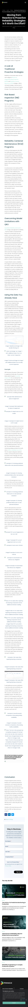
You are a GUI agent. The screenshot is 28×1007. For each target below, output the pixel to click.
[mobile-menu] (25, 2)
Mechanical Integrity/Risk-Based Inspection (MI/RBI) (11, 79)
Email (6, 846)
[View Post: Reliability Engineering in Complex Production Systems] (14, 953)
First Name (8, 841)
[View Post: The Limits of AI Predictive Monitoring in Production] (14, 891)
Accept (14, 1002)
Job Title (7, 851)
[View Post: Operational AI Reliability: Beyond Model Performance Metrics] (14, 922)
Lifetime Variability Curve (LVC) (14, 450)
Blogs (14, 27)
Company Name (9, 857)
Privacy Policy (8, 866)
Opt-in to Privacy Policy (13, 862)
